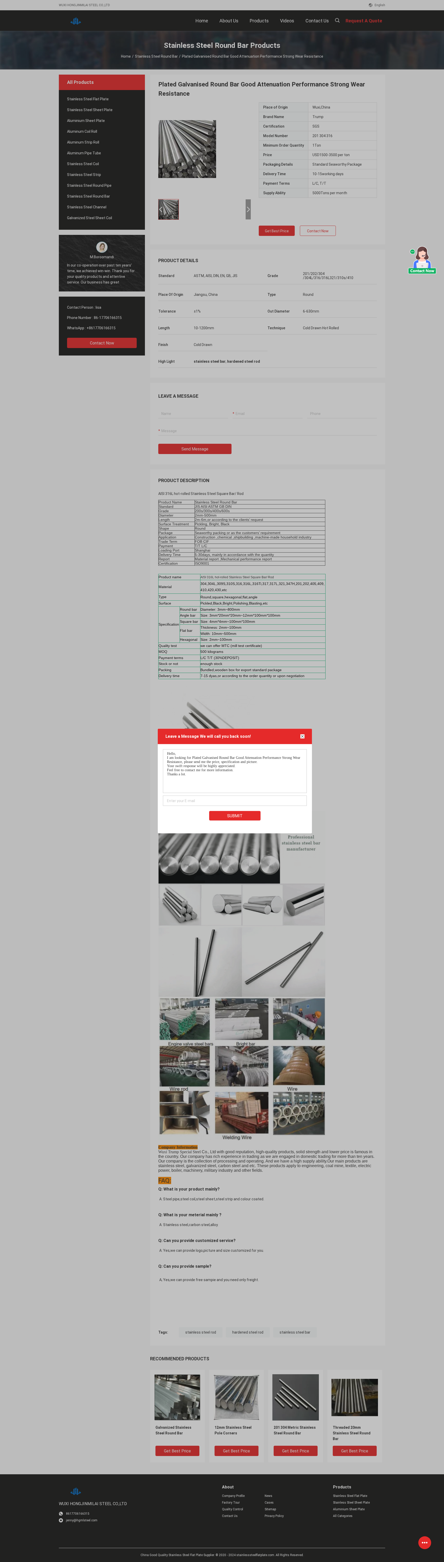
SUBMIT (235, 815)
